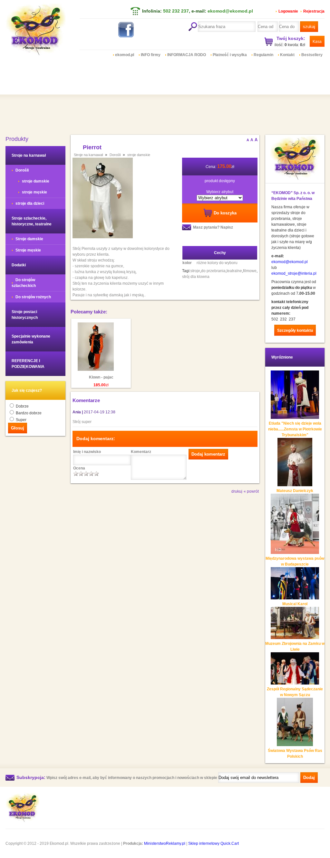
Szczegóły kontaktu (295, 330)
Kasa (317, 41)
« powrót (251, 491)
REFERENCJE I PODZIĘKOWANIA (28, 364)
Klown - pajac (101, 377)
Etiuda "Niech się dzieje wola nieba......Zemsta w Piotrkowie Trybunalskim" (295, 429)
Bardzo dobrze (29, 413)
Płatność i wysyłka (230, 55)
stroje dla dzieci (29, 203)
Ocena (79, 468)
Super (21, 420)
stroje (195, 271)
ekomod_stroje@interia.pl (293, 273)
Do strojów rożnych (33, 297)
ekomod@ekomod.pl (230, 11)
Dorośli (22, 170)
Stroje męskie (28, 250)
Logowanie (288, 11)
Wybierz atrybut (219, 192)
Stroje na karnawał (29, 155)
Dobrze (22, 406)
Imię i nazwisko (87, 451)
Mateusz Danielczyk (295, 490)
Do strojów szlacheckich (24, 283)
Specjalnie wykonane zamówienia (31, 339)
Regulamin (263, 55)
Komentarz (141, 451)
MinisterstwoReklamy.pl (164, 843)
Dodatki (19, 265)
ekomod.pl (124, 55)
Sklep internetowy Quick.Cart (213, 843)
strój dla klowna (195, 276)
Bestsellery (312, 55)
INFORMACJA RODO (186, 55)
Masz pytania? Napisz (213, 227)
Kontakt (287, 55)
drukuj (236, 491)
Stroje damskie (29, 239)
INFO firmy (150, 55)
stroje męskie (34, 192)
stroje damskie (35, 181)
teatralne (234, 271)
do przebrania (213, 271)
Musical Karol (294, 604)
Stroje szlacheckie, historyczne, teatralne (32, 221)
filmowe (250, 271)
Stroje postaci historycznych (25, 315)
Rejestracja (314, 11)
